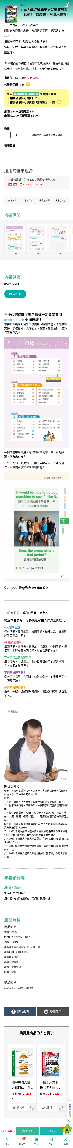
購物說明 (36, 135)
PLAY (13, 294)
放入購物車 (27, 1131)
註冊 (66, 1144)
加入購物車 (18, 1107)
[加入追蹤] (32, 1107)
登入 (51, 1144)
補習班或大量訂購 (52, 135)
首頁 (7, 1144)
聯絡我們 (55, 1011)
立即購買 (52, 1131)
